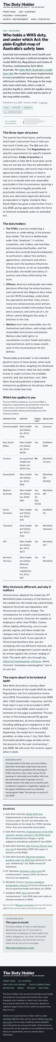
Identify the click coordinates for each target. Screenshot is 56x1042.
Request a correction (25, 905)
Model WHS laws (34, 814)
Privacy (31, 988)
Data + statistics (40, 19)
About (20, 988)
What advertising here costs (20, 948)
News (24, 893)
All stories (24, 981)
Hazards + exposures (15, 15)
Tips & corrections (39, 984)
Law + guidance (27, 12)
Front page (9, 12)
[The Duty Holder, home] (24, 5)
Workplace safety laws (31, 871)
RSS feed (44, 988)
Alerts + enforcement (15, 19)
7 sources (43, 103)
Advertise (8, 988)
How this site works (14, 984)
